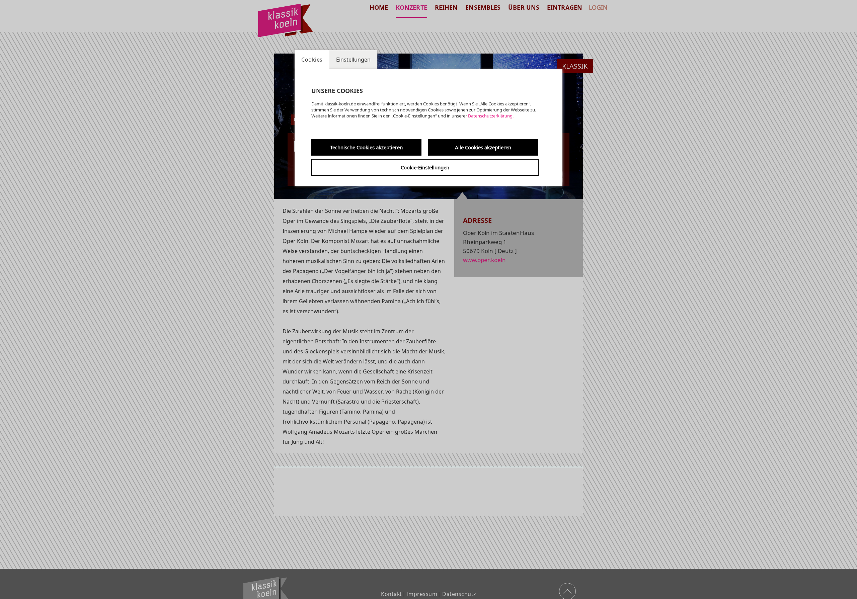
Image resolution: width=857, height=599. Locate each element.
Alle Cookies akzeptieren (483, 147)
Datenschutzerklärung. (491, 116)
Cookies (312, 59)
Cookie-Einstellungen (425, 167)
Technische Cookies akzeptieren (366, 147)
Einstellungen (353, 59)
